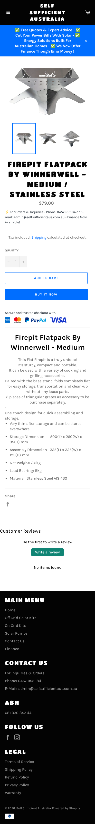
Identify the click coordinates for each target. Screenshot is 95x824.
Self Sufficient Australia (47, 12)
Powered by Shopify (66, 808)
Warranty (13, 792)
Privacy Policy (17, 785)
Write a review (47, 552)
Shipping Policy (18, 769)
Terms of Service (19, 761)
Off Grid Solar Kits (20, 617)
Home (10, 610)
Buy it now (46, 294)
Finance (12, 648)
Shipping (38, 237)
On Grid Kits (15, 625)
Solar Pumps (16, 633)
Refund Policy (17, 777)
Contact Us (14, 641)
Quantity (12, 250)
